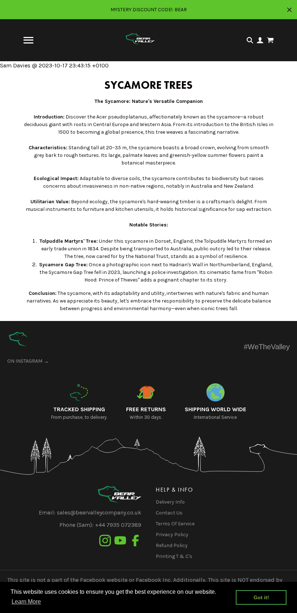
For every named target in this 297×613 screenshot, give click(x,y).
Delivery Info (170, 502)
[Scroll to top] (18, 339)
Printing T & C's (174, 556)
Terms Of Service (175, 524)
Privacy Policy (172, 534)
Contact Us (169, 513)
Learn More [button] (26, 602)
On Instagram (24, 361)
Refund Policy (172, 545)
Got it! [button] (261, 597)
